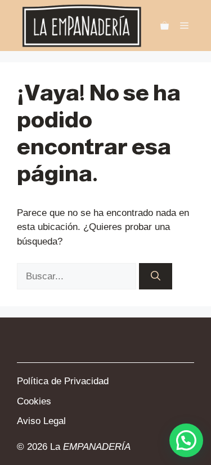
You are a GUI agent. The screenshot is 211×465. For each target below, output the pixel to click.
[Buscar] (155, 276)
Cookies (34, 401)
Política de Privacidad (63, 381)
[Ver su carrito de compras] (164, 25)
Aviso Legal (41, 421)
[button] (186, 440)
